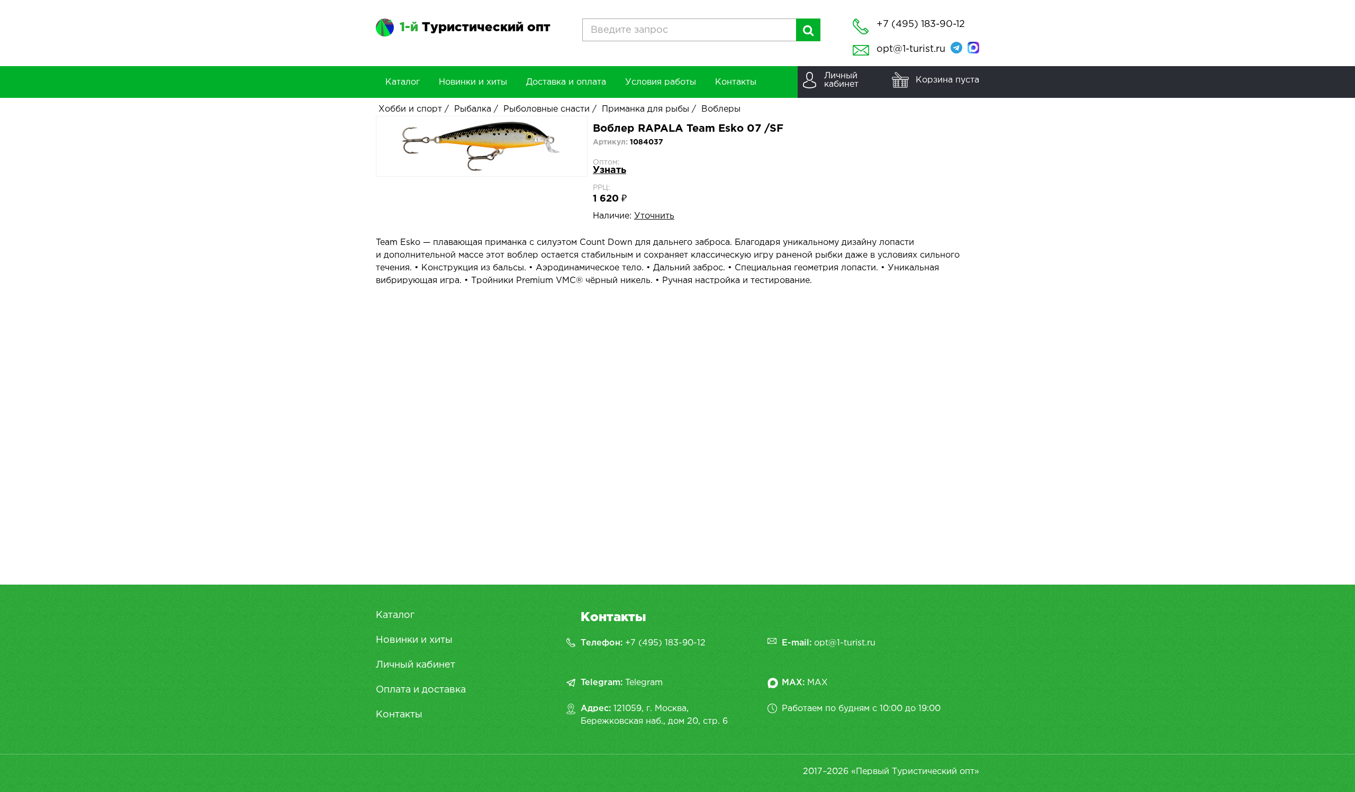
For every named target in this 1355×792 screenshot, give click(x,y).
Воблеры (720, 109)
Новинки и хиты (414, 640)
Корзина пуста (947, 80)
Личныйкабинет (841, 80)
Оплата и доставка (421, 690)
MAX (817, 683)
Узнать (609, 170)
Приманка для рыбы (645, 109)
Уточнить (654, 216)
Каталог (395, 615)
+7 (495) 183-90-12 (665, 643)
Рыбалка (472, 109)
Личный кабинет (415, 665)
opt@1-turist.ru (911, 49)
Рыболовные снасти (546, 109)
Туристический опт (475, 27)
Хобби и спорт (410, 109)
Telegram (644, 683)
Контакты (399, 715)
